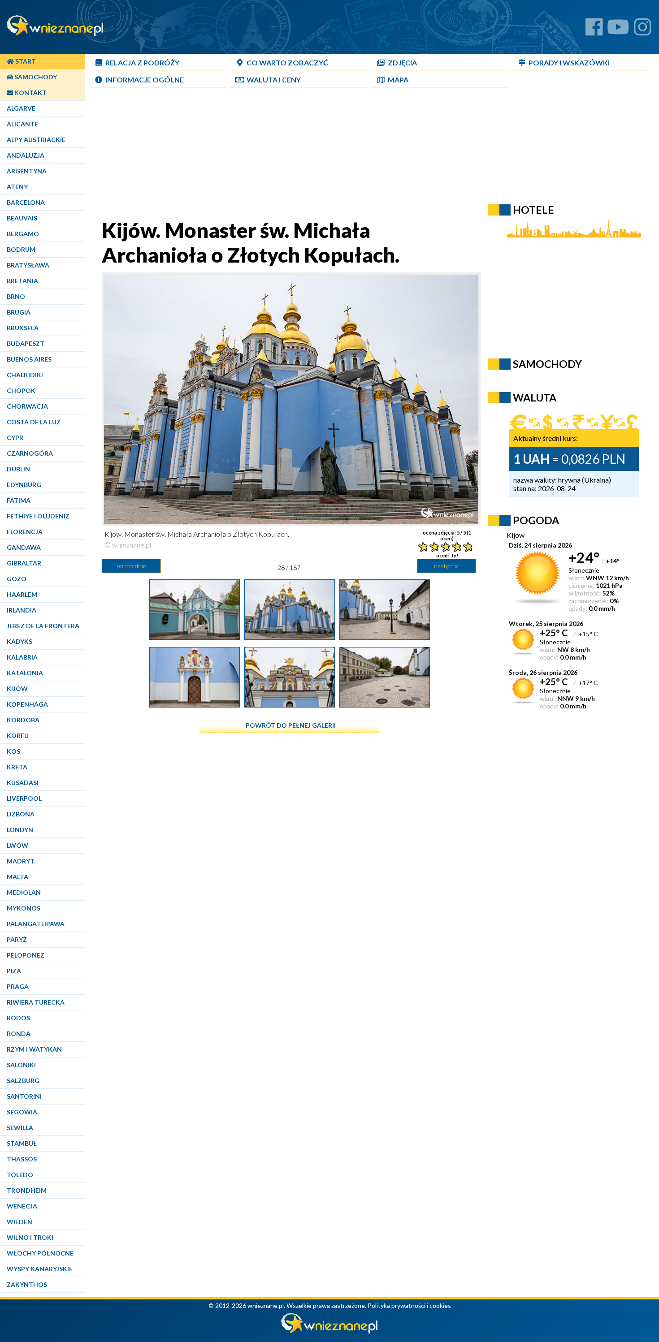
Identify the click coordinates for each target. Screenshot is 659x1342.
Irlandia (21, 610)
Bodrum (21, 249)
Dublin (18, 469)
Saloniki (21, 1065)
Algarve (21, 108)
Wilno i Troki (30, 1237)
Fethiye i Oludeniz (38, 516)
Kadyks (19, 641)
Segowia (22, 1112)
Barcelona (26, 202)
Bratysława (28, 265)
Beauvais (22, 218)
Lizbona (21, 814)
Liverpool (24, 798)
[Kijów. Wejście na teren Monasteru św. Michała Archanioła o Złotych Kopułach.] (194, 636)
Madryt (21, 861)
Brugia (18, 312)
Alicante (22, 124)
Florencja (25, 531)
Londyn (20, 829)
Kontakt (30, 92)
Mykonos (23, 908)
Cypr (15, 437)
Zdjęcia (402, 62)
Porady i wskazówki (569, 62)
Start (25, 61)
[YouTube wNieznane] (618, 30)
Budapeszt (25, 343)
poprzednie (131, 566)
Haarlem (22, 594)
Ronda (18, 1033)
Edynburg (24, 484)
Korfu (18, 735)
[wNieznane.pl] (329, 1331)
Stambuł (22, 1143)
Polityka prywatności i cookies (409, 1305)
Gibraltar (24, 563)
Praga (18, 986)
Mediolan (24, 892)
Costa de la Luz (34, 422)
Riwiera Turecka (36, 1002)
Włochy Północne (40, 1253)
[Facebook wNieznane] (594, 30)
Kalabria (22, 657)
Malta (17, 876)
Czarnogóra (30, 453)
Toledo (20, 1174)
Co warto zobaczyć (287, 62)
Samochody (35, 77)
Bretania (22, 281)
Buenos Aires (29, 359)
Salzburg (23, 1080)
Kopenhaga (27, 704)
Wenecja (22, 1206)
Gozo (16, 579)
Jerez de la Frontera (43, 626)
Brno (16, 296)
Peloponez (25, 955)
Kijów (17, 688)
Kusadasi (23, 782)
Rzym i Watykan (34, 1049)
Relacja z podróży (142, 62)
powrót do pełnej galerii (291, 725)
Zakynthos (27, 1284)
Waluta (534, 397)
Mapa (398, 79)
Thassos (22, 1159)
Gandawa (24, 547)
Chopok (21, 390)
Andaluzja (25, 155)
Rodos (18, 1018)
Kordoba (23, 720)
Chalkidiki (25, 375)
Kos (13, 751)
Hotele (533, 209)
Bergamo (23, 233)
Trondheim (27, 1190)
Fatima (18, 500)
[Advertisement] (307, 155)
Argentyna (27, 171)
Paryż (17, 939)
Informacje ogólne (144, 79)
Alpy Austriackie (36, 139)
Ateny (17, 186)
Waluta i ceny (274, 79)
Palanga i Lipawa (36, 924)
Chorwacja (27, 406)
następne (446, 566)
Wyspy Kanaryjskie (40, 1269)
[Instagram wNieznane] (642, 30)
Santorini (24, 1096)
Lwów (17, 845)
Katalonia (25, 673)
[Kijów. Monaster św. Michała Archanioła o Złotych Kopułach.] (289, 636)
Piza (14, 971)
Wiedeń (19, 1221)
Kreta (17, 767)
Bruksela (23, 328)
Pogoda (536, 520)
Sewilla (20, 1127)
